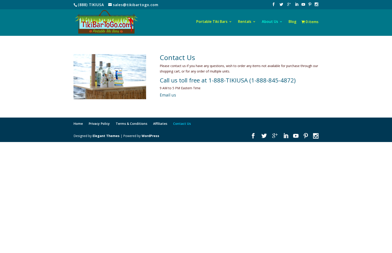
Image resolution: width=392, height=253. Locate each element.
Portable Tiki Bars (212, 22)
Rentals (244, 22)
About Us (270, 22)
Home (78, 123)
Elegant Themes (106, 136)
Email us (168, 95)
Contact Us (182, 123)
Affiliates (160, 123)
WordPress (150, 136)
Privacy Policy (99, 123)
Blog (292, 22)
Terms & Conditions (131, 123)
